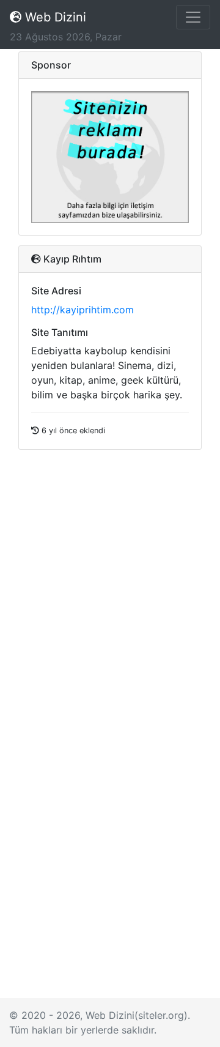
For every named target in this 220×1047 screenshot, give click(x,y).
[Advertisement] (110, 882)
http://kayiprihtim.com (82, 310)
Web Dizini (53, 17)
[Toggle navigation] (193, 17)
